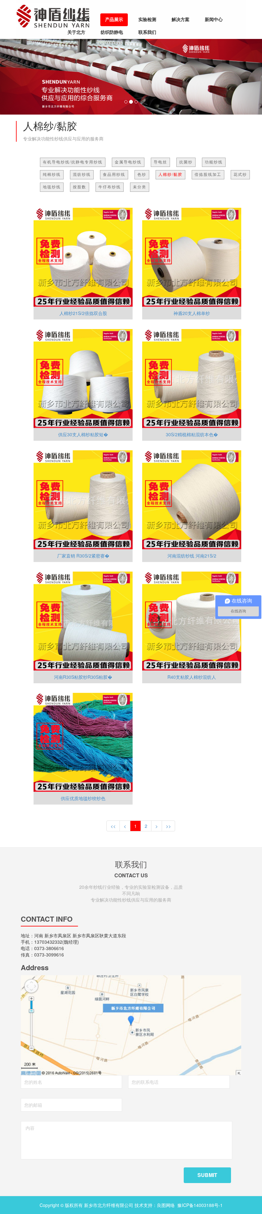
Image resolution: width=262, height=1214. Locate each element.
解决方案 (180, 19)
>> (168, 826)
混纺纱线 (82, 174)
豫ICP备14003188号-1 (200, 1205)
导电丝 (160, 162)
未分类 (139, 187)
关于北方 (76, 32)
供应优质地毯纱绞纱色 (83, 798)
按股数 (79, 187)
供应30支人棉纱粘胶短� (83, 434)
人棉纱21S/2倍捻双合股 (83, 313)
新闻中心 (214, 19)
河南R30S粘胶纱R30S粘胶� (83, 677)
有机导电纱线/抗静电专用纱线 (73, 162)
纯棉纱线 (52, 174)
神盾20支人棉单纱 (191, 313)
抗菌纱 (186, 162)
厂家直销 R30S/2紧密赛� (83, 555)
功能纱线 (214, 162)
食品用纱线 (114, 174)
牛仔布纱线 (109, 187)
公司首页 (81, 19)
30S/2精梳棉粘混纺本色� (192, 434)
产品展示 (114, 19)
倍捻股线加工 (208, 174)
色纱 (141, 174)
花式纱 (240, 174)
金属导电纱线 (128, 162)
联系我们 (147, 32)
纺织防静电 (112, 32)
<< (113, 826)
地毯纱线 (52, 187)
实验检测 (147, 19)
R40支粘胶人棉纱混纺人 (191, 677)
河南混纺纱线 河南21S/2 (191, 555)
